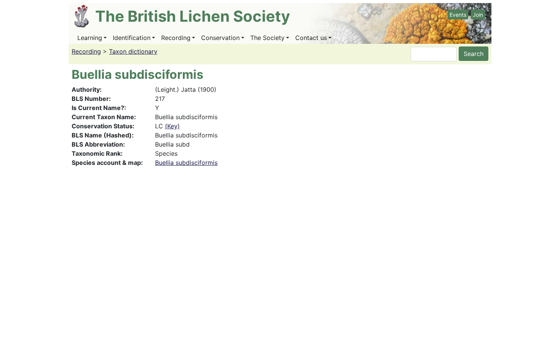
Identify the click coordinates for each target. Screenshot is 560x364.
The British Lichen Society (192, 16)
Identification (131, 38)
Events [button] (458, 14)
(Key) (172, 126)
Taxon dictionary (133, 51)
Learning (89, 38)
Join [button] (478, 14)
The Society (267, 38)
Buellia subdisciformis (186, 162)
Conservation (220, 38)
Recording (175, 38)
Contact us (311, 38)
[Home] (84, 16)
